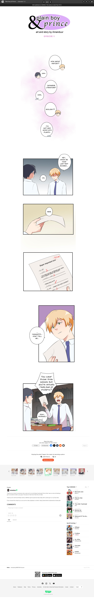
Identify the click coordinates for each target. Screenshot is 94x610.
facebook (42, 583)
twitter (50, 583)
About (14, 587)
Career (66, 587)
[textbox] (34, 509)
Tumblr (57, 445)
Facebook (86, 2)
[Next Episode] (50, 2)
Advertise (39, 587)
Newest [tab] (15, 520)
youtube (53, 583)
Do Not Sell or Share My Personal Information (53, 587)
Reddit (60, 445)
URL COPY (92, 2)
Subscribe (84, 2)
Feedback (20, 587)
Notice (8, 567)
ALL (86, 487)
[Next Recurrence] (87, 471)
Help (25, 587)
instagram (46, 583)
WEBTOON (2, 2)
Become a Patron (48, 460)
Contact (71, 587)
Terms (29, 587)
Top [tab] (9, 520)
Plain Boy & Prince (10, 1)
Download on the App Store (57, 575)
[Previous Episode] (44, 2)
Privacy (34, 587)
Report (85, 445)
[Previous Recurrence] (8, 471)
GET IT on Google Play (47, 575)
